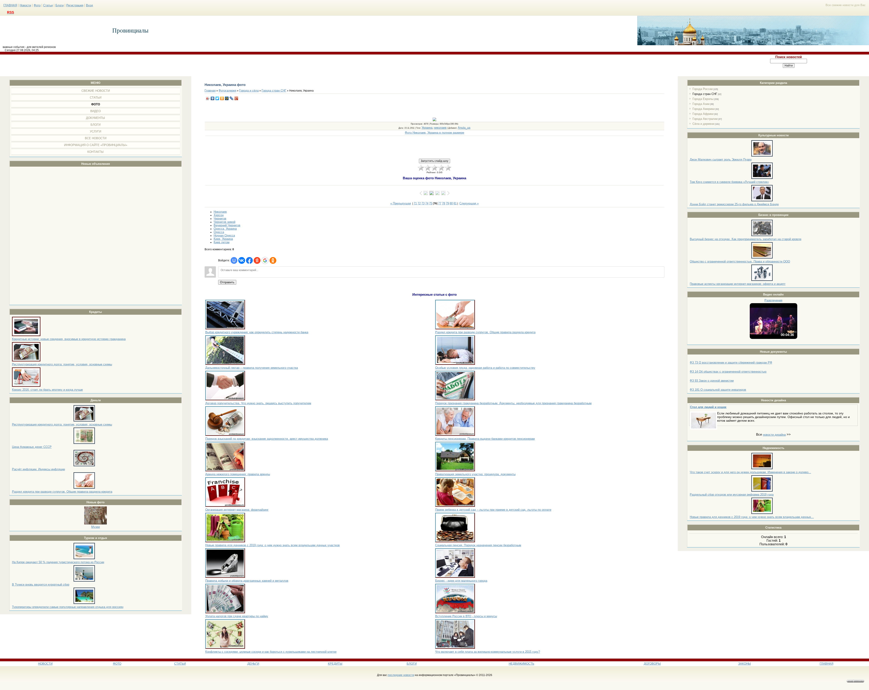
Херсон (219, 215)
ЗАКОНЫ (744, 663)
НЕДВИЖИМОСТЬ (521, 663)
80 (451, 203)
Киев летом (221, 242)
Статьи (48, 5)
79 (447, 203)
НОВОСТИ (45, 663)
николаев (440, 127)
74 (426, 203)
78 (443, 203)
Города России (702, 89)
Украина (427, 127)
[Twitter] (217, 98)
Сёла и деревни (703, 123)
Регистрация (74, 5)
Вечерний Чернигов (227, 225)
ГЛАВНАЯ (10, 5)
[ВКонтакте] (212, 98)
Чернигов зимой (224, 222)
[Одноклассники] (222, 98)
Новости (25, 5)
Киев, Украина (223, 239)
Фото (37, 5)
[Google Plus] (236, 98)
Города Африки (703, 114)
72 (419, 203)
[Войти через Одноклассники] (273, 260)
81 (455, 203)
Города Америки (703, 109)
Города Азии (700, 104)
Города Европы (702, 99)
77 (439, 203)
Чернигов (220, 218)
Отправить (227, 282)
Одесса (219, 232)
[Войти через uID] (234, 260)
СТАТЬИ (180, 663)
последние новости (401, 675)
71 (415, 203)
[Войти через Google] (265, 260)
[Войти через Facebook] (249, 260)
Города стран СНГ (704, 94)
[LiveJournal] (231, 98)
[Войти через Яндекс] (257, 260)
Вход (89, 5)
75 (430, 203)
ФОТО (117, 663)
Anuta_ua (464, 127)
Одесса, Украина (225, 228)
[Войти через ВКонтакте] (241, 260)
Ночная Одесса (224, 235)
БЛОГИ (412, 663)
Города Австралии (705, 119)
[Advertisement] (354, 65)
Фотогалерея (227, 90)
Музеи (95, 527)
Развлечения (773, 300)
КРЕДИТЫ (335, 663)
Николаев (220, 211)
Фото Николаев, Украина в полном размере (434, 132)
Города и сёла (249, 90)
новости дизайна (774, 434)
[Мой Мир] (226, 98)
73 (423, 203)
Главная (210, 90)
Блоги (59, 5)
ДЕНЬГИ (253, 663)
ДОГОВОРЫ (652, 663)
